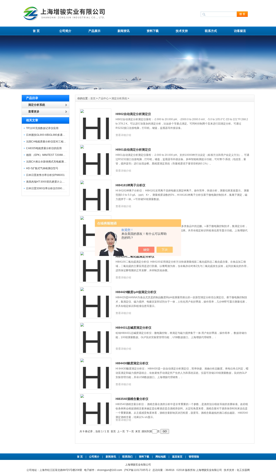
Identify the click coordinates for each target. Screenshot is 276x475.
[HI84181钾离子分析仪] (95, 193)
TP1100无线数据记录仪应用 (42, 128)
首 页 (36, 31)
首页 (93, 98)
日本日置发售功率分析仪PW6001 (45, 175)
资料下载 (153, 31)
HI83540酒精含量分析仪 (132, 399)
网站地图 (160, 456)
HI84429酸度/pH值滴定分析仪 (136, 292)
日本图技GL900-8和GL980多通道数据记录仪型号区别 (57, 134)
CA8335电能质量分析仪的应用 (44, 148)
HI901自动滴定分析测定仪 (133, 149)
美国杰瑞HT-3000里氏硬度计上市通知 (48, 181)
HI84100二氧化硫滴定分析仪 (135, 256)
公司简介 (65, 31)
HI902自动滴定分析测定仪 (133, 114)
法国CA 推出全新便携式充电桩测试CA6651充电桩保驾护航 (60, 161)
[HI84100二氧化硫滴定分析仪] (95, 264)
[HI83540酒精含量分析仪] (95, 406)
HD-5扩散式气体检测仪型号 (42, 168)
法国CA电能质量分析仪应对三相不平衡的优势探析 (55, 141)
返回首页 (177, 456)
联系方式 (211, 31)
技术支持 (182, 31)
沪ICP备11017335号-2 (137, 470)
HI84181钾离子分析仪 (130, 185)
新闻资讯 (124, 31)
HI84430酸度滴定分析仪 (132, 363)
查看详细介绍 (123, 135)
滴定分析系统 (119, 98)
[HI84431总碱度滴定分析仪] (95, 335)
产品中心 (103, 98)
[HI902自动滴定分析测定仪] (95, 121)
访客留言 (240, 31)
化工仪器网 (243, 470)
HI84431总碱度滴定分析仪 (133, 327)
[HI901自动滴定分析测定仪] (95, 157)
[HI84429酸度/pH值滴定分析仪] (95, 299)
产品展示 (94, 31)
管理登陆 (194, 456)
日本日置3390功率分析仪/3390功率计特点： (52, 188)
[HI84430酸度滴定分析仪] (95, 371)
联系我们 (127, 456)
